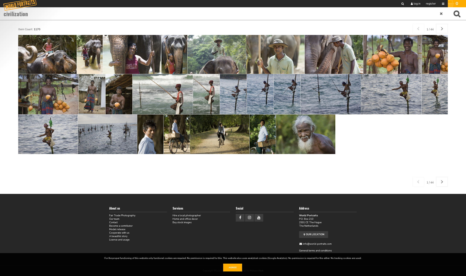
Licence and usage (119, 239)
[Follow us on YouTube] (258, 217)
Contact (113, 222)
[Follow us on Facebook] (240, 217)
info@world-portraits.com (317, 244)
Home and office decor (185, 219)
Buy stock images (182, 222)
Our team (114, 219)
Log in (417, 3)
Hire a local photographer (187, 215)
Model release (117, 229)
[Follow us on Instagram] (249, 217)
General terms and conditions (315, 250)
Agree (233, 267)
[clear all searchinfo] (441, 13)
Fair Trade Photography (122, 215)
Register (431, 3)
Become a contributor (121, 226)
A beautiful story (118, 236)
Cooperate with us (119, 232)
